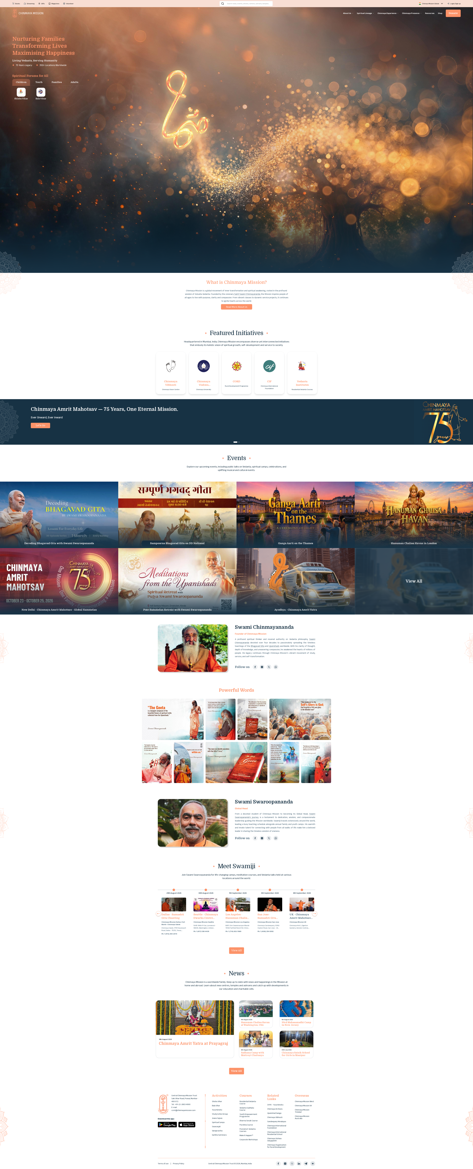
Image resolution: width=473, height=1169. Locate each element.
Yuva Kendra (217, 1110)
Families (57, 82)
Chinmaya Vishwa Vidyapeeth (274, 1139)
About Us (347, 13)
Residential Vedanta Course (248, 1102)
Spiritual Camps (218, 1122)
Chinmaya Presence (410, 13)
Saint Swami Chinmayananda (247, 294)
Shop (440, 13)
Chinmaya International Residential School (276, 1133)
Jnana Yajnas (217, 1118)
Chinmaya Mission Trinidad (302, 1111)
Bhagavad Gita (257, 646)
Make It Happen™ (246, 1135)
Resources (429, 13)
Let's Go (40, 425)
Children (21, 82)
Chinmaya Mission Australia (302, 1117)
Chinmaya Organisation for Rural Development (276, 1146)
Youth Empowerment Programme (248, 1115)
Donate (453, 13)
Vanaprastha (217, 1131)
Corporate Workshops (249, 1139)
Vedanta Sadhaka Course (247, 1109)
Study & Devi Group (220, 1114)
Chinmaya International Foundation (276, 1127)
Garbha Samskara (219, 1135)
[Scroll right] (314, 913)
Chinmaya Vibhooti (274, 1117)
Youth (38, 82)
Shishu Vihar (217, 1101)
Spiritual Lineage (364, 13)
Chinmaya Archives (275, 1109)
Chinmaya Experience (387, 13)
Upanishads (274, 646)
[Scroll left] (158, 913)
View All (236, 950)
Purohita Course (246, 1125)
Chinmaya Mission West (304, 1101)
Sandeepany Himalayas (276, 1121)
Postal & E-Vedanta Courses (248, 1130)
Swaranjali (216, 1126)
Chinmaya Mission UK (303, 1106)
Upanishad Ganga (274, 1113)
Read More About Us (236, 306)
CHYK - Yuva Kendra (275, 1105)
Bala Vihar (216, 1106)
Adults (74, 82)
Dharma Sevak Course (249, 1121)
